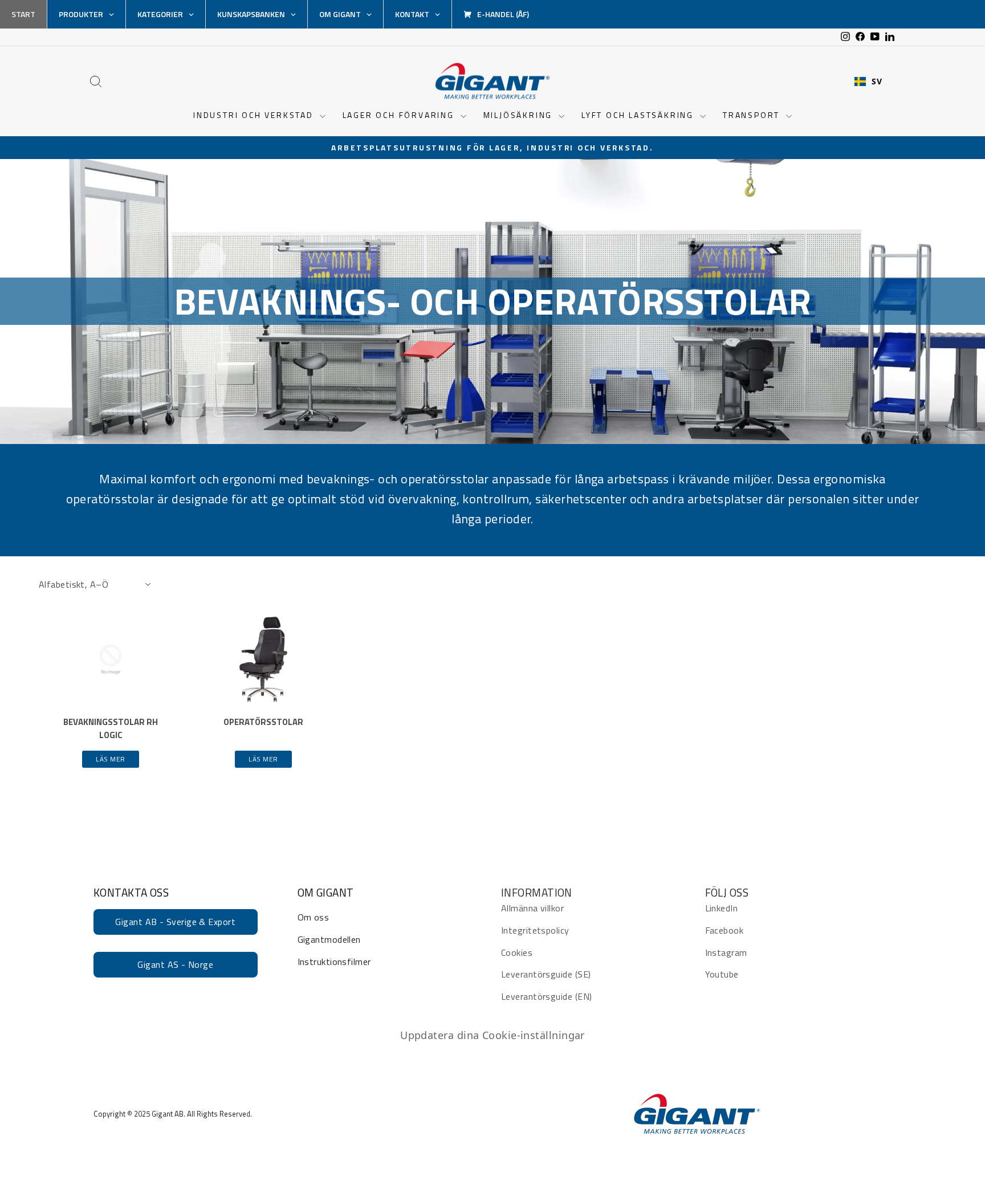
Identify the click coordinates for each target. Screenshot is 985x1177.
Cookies (516, 952)
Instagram (726, 952)
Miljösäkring (519, 115)
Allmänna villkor (532, 908)
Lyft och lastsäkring (639, 115)
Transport (753, 115)
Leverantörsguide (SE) (546, 974)
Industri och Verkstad (255, 115)
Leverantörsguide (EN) (546, 996)
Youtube (722, 974)
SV (877, 81)
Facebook (724, 930)
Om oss (313, 917)
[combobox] (868, 81)
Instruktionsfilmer (334, 961)
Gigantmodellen (329, 939)
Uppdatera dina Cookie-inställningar (492, 1035)
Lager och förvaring (400, 115)
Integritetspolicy (535, 930)
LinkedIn (721, 908)
